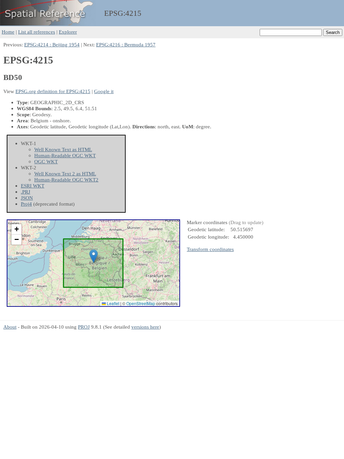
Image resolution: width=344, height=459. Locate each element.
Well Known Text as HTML (63, 149)
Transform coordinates (210, 249)
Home (8, 32)
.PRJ (25, 192)
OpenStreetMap (140, 303)
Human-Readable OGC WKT (65, 155)
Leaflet (112, 303)
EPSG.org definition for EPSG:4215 (52, 91)
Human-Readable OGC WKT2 (66, 179)
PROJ (84, 327)
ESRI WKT (32, 186)
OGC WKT (46, 161)
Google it (104, 91)
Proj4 (26, 204)
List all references (36, 32)
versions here (145, 327)
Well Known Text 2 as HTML (65, 173)
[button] (93, 256)
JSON (27, 198)
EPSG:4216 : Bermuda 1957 (126, 44)
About (9, 327)
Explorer (68, 32)
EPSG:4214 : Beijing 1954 (52, 44)
